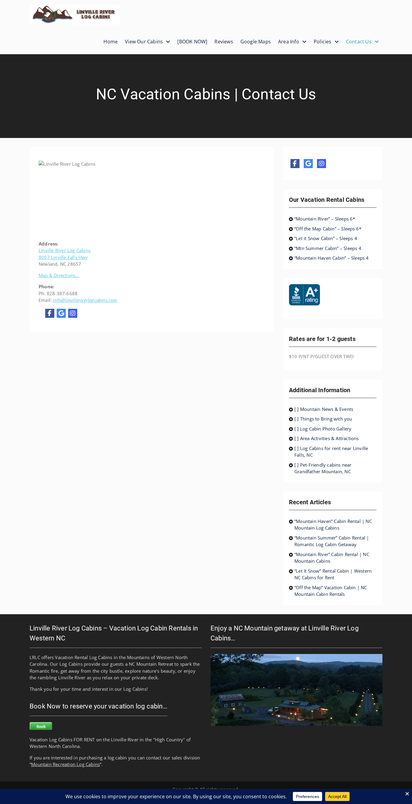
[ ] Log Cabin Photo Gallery (322, 429)
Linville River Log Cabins (64, 250)
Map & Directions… (59, 275)
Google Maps (255, 41)
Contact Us (359, 41)
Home (110, 41)
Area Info (288, 41)
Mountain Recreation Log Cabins (65, 764)
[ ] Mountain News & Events (323, 409)
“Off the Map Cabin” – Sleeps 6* (327, 229)
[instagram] (72, 313)
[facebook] (49, 313)
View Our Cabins (144, 41)
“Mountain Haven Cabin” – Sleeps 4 (331, 258)
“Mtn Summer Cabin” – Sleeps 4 (327, 248)
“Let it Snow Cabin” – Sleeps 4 (325, 238)
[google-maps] (61, 313)
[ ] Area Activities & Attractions (326, 438)
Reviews (223, 41)
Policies (322, 41)
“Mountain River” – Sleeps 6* (324, 219)
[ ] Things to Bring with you (323, 419)
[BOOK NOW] (192, 41)
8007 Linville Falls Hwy (63, 257)
